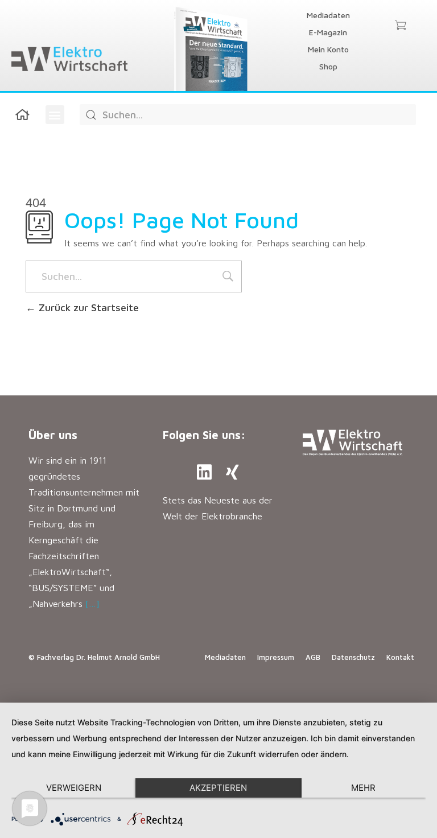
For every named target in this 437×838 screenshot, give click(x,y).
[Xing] (232, 472)
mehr (363, 787)
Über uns (52, 434)
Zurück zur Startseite (87, 307)
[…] (92, 603)
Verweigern (73, 787)
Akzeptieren (218, 787)
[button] (55, 114)
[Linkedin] (204, 472)
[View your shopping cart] (400, 26)
